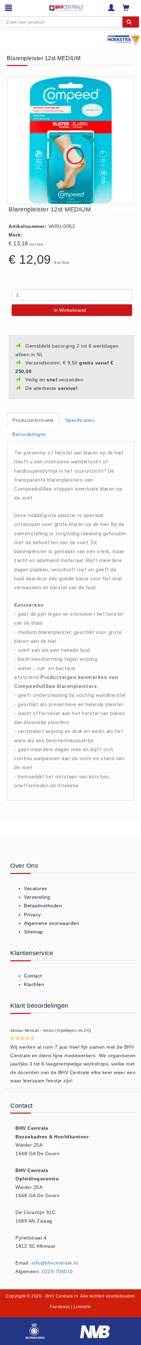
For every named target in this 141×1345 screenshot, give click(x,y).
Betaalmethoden (43, 905)
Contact (33, 975)
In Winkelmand (70, 310)
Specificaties (80, 420)
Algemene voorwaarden (51, 923)
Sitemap (33, 931)
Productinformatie (33, 420)
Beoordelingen (29, 434)
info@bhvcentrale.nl (54, 1263)
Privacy (32, 914)
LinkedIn (82, 1306)
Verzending (37, 897)
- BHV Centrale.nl (60, 1296)
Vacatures (35, 888)
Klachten (34, 984)
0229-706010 (57, 1271)
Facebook (60, 1306)
